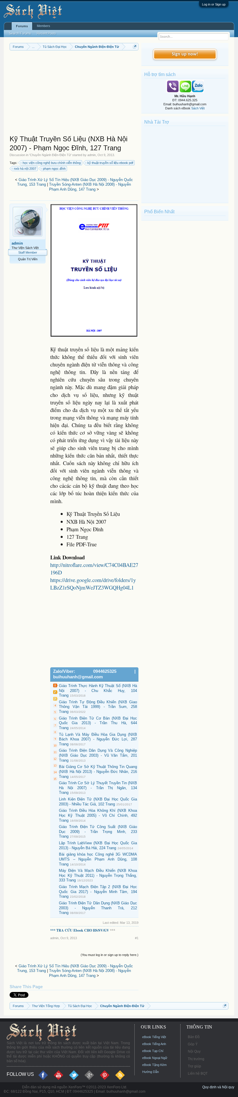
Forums (22, 26)
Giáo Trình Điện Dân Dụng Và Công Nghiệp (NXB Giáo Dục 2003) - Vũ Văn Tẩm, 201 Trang (98, 755)
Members (43, 26)
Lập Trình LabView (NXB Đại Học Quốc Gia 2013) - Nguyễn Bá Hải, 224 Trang (98, 845)
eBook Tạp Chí (152, 1051)
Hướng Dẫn (150, 1071)
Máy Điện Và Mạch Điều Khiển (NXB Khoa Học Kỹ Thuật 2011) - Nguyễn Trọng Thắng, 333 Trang (98, 875)
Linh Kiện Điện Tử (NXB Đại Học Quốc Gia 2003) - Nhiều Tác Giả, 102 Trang (98, 801)
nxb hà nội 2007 (25, 168)
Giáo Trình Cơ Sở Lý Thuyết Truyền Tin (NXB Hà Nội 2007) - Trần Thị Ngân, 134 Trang (98, 788)
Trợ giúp (194, 1066)
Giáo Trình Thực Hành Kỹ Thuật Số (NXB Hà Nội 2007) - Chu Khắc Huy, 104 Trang (98, 690)
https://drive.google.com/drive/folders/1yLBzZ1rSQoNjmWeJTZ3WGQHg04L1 (93, 583)
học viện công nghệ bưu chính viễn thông (52, 163)
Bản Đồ (194, 1037)
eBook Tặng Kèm (154, 1065)
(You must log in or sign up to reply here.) (109, 955)
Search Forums (20, 33)
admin (91, 155)
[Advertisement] (74, 94)
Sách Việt (198, 108)
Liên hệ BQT (198, 1073)
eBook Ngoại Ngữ (154, 1058)
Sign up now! (185, 54)
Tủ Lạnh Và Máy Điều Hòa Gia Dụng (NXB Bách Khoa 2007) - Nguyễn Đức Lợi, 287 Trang (98, 739)
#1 (136, 938)
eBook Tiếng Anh (154, 1044)
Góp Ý (193, 1044)
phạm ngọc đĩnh (54, 168)
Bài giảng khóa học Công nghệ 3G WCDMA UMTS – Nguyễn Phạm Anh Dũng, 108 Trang (98, 859)
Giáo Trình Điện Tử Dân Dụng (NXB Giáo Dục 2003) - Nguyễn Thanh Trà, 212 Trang (98, 908)
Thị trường (196, 1059)
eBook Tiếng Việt (154, 1037)
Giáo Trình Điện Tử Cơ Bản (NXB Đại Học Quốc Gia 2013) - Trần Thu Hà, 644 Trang (98, 723)
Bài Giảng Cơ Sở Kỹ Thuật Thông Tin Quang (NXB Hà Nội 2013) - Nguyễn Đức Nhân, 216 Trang (98, 771)
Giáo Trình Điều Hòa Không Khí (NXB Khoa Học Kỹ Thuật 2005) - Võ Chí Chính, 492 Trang (98, 815)
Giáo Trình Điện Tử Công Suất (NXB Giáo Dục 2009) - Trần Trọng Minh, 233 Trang (98, 831)
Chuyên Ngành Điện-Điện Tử (50, 155)
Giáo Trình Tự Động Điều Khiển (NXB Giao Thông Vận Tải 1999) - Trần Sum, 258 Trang (98, 707)
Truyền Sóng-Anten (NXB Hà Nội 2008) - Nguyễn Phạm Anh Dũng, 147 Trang (90, 186)
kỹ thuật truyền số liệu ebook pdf (110, 163)
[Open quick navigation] (135, 46)
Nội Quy (194, 1051)
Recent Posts (46, 33)
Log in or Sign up (214, 4)
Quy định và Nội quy (218, 1087)
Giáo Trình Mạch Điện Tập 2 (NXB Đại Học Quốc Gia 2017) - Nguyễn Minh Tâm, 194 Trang (98, 892)
